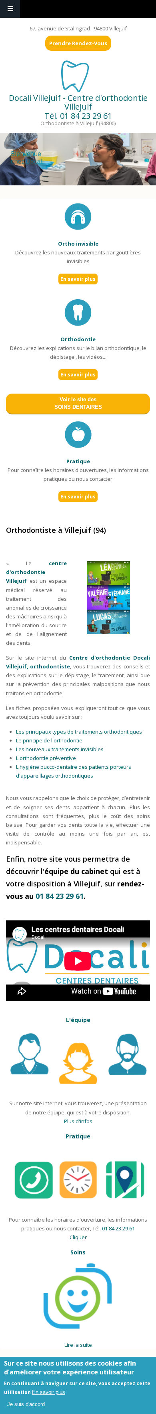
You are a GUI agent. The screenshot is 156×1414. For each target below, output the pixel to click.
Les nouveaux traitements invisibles (60, 749)
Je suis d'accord (26, 1404)
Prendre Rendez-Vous (78, 43)
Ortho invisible (78, 243)
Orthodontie (78, 339)
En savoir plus (78, 279)
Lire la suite (78, 1344)
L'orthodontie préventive (46, 758)
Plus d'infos (78, 1121)
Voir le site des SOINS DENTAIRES (78, 403)
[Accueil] (77, 76)
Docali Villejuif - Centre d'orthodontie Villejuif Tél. (78, 106)
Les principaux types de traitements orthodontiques (79, 731)
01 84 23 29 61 (86, 115)
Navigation (10, 9)
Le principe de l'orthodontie (49, 740)
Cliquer (78, 1237)
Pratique (78, 461)
